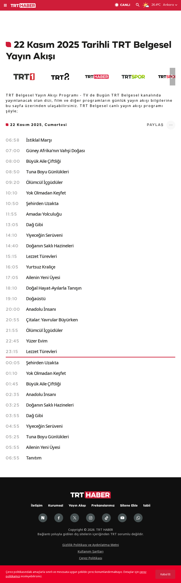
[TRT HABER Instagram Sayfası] (90, 517)
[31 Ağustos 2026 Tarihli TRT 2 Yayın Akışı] (60, 76)
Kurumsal (55, 505)
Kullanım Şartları (91, 551)
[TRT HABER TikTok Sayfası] (106, 517)
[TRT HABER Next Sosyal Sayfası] (42, 517)
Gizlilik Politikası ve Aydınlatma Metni (90, 545)
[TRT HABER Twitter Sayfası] (74, 517)
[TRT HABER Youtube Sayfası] (122, 517)
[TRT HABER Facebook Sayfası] (58, 517)
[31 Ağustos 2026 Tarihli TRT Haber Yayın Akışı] (97, 76)
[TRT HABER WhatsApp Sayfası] (138, 517)
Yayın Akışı (77, 505)
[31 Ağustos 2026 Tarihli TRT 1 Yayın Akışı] (24, 76)
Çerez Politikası (90, 558)
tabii (146, 505)
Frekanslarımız (103, 505)
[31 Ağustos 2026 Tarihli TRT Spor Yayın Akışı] (133, 76)
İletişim (37, 505)
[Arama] (138, 5)
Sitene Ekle (129, 505)
